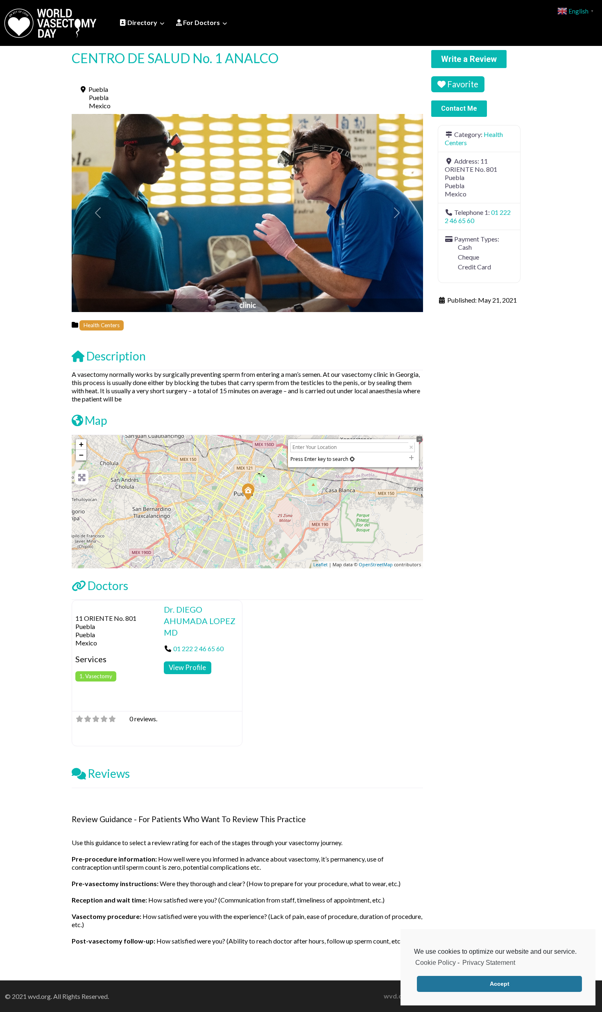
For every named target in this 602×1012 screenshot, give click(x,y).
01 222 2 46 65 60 (198, 648)
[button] (98, 213)
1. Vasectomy (95, 676)
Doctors (108, 586)
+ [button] (81, 444)
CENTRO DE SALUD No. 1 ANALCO (175, 58)
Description (116, 356)
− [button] (81, 455)
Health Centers (102, 325)
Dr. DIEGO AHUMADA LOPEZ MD (199, 620)
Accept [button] (499, 983)
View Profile (187, 667)
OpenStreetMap (376, 564)
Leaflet (320, 564)
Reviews (109, 773)
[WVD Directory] (50, 22)
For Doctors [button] (201, 22)
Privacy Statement (488, 962)
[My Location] (352, 459)
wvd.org (396, 996)
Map (96, 420)
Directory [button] (141, 22)
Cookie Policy (435, 962)
